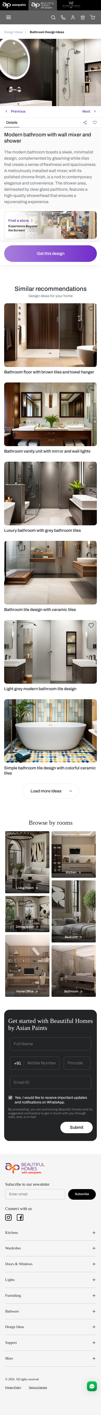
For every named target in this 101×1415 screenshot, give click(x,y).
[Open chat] (92, 1386)
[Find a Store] (83, 17)
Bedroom (71, 937)
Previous (18, 111)
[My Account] (73, 17)
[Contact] (63, 17)
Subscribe (82, 1194)
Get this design (50, 253)
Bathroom (71, 991)
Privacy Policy (13, 1387)
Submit (76, 1127)
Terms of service (38, 1387)
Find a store (18, 221)
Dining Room (25, 926)
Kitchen (71, 872)
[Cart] (92, 17)
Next (86, 111)
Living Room (25, 888)
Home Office (25, 991)
